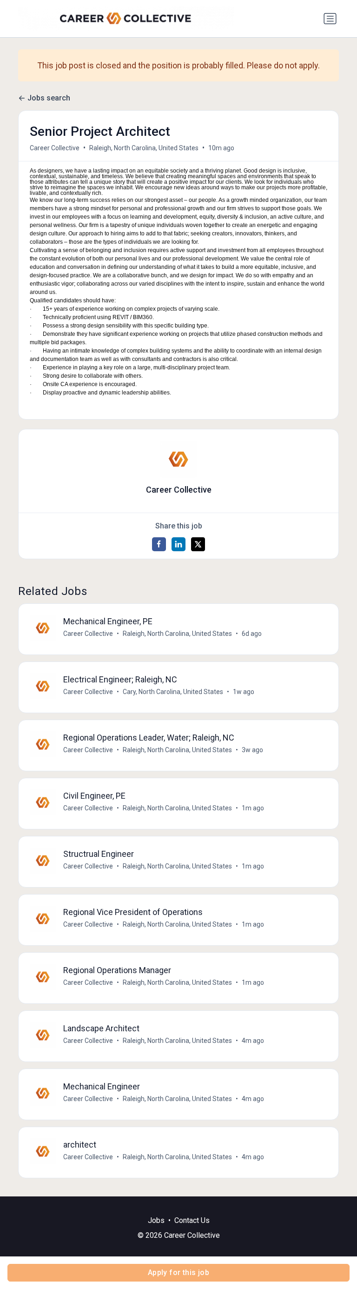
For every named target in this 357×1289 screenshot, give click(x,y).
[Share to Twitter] (198, 544)
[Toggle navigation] (330, 18)
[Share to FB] (159, 544)
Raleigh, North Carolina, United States (143, 148)
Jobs (156, 1220)
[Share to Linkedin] (178, 544)
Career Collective (54, 148)
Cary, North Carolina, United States (173, 691)
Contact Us (192, 1220)
